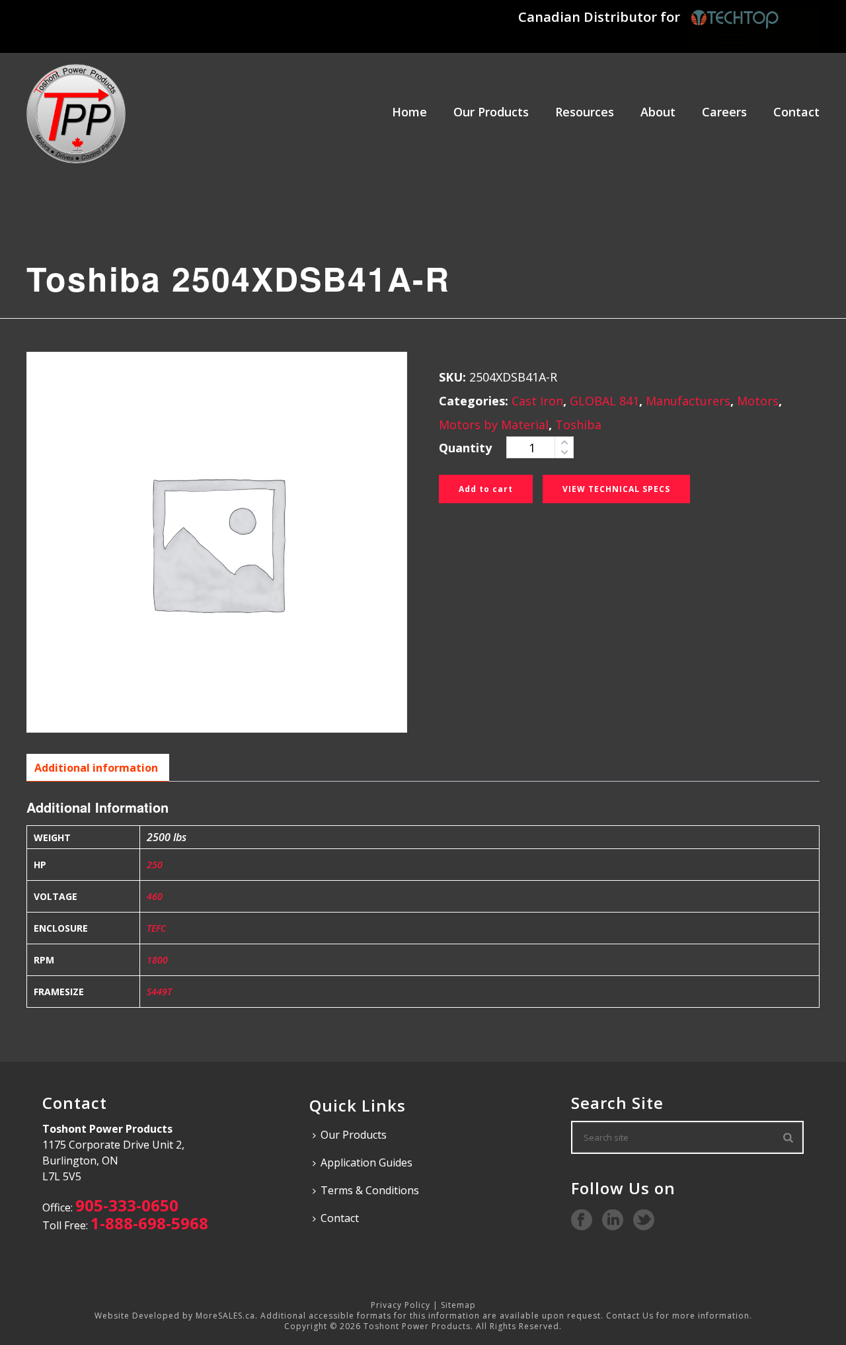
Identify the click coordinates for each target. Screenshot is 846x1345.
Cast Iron (537, 401)
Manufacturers (688, 401)
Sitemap (458, 1305)
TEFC (156, 928)
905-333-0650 (126, 1205)
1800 (157, 960)
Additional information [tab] (96, 767)
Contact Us (630, 1315)
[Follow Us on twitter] (643, 1220)
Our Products (491, 112)
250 (155, 864)
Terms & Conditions (370, 1190)
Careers (724, 112)
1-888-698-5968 (149, 1223)
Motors (758, 401)
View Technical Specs (616, 489)
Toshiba (578, 424)
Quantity (465, 448)
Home (409, 112)
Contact (796, 112)
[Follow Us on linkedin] (612, 1220)
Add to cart (486, 489)
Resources (584, 112)
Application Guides (366, 1162)
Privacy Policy (400, 1305)
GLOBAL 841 (604, 401)
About (657, 112)
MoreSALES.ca (225, 1315)
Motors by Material (494, 424)
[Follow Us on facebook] (581, 1220)
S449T (159, 991)
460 (155, 896)
